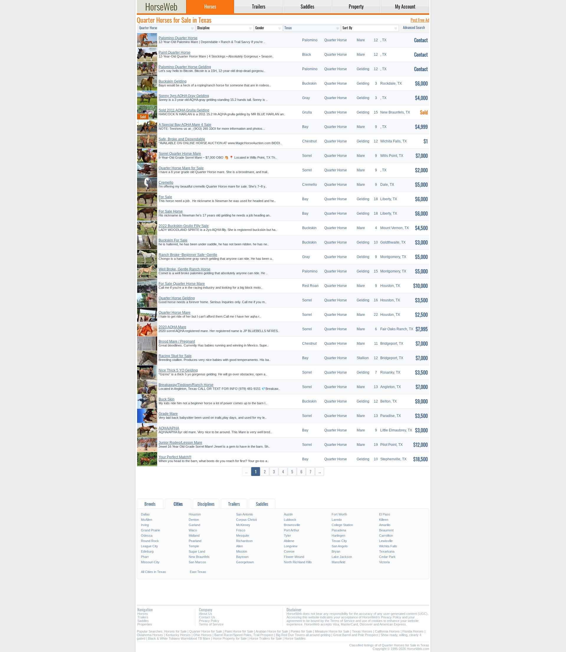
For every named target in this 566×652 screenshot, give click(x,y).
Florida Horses (413, 631)
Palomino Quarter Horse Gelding (185, 67)
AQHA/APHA (169, 428)
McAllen (146, 519)
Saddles (143, 621)
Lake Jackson (342, 557)
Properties (144, 624)
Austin (288, 514)
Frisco (240, 530)
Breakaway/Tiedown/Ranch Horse (186, 385)
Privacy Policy (209, 621)
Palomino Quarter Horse (178, 38)
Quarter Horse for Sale (205, 631)
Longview (290, 546)
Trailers (142, 617)
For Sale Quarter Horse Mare (182, 284)
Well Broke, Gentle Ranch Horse (184, 269)
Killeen (383, 519)
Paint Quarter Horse (174, 52)
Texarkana (386, 551)
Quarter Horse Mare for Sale (181, 168)
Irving (145, 525)
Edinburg (147, 551)
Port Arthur (291, 530)
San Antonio (244, 514)
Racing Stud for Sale (175, 356)
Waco (193, 530)
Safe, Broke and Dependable (182, 139)
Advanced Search (414, 27)
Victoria (384, 562)
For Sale (165, 197)
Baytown (242, 557)
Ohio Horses (202, 635)
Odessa (146, 535)
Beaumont (386, 530)
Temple (194, 546)
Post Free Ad (420, 20)
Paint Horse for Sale (239, 631)
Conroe (289, 551)
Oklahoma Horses (150, 635)
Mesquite (242, 535)
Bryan (336, 551)
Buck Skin (167, 399)
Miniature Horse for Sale (332, 631)
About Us (205, 613)
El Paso (384, 514)
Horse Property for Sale (230, 638)
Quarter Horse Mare (174, 313)
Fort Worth (339, 514)
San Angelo (340, 546)
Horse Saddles (295, 638)
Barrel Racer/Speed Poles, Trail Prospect (243, 635)
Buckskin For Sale (173, 240)
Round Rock (150, 541)
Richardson (244, 541)
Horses (142, 613)
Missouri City (150, 562)
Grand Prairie (150, 530)
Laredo (337, 519)
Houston (195, 514)
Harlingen (338, 535)
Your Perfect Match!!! (175, 457)
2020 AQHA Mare (172, 327)
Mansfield (338, 562)
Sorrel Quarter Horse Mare (180, 154)
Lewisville (386, 541)
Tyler (287, 535)
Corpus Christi (246, 519)
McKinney (243, 525)
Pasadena (339, 530)
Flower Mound (294, 557)
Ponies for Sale (301, 631)
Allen (239, 546)
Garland (194, 525)
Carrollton (386, 535)
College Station (342, 525)
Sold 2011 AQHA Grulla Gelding (184, 110)
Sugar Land (197, 551)
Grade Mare (168, 414)
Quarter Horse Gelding (177, 298)
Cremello (166, 182)
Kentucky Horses (178, 635)
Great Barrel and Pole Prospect (355, 635)
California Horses (387, 631)
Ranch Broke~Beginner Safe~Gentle (188, 255)
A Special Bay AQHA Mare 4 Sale (185, 125)
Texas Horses (362, 631)
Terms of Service (211, 624)
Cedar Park (387, 557)
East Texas (198, 572)
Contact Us (207, 617)
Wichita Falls (388, 546)
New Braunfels (199, 557)
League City (149, 546)
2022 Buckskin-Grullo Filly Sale (184, 226)
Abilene (289, 541)
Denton (194, 519)
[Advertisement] (283, 487)
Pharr (145, 557)
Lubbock (290, 519)
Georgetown (245, 562)
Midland (194, 535)
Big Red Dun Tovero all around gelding (303, 635)
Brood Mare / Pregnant (177, 341)
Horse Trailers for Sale (265, 638)
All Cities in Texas (153, 572)
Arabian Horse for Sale (272, 631)
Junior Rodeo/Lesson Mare (180, 443)
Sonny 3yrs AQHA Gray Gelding (184, 96)
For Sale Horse (171, 211)
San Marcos (197, 562)
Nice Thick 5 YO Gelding (178, 370)
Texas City (339, 541)
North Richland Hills (298, 562)
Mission (241, 551)
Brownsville (292, 525)
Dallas (145, 514)
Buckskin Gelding (173, 81)
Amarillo (384, 525)
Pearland (195, 541)
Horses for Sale (175, 631)
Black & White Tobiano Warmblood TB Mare (179, 638)
